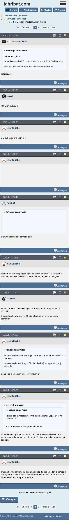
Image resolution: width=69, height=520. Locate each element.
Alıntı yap (62, 83)
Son (53, 27)
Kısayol (55, 35)
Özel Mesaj (65, 35)
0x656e (16, 128)
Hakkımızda (49, 516)
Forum (13, 9)
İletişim (59, 516)
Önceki (25, 27)
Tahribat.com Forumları (15, 15)
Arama (61, 9)
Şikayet (60, 35)
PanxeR (11, 298)
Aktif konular (30, 9)
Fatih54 (11, 203)
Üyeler (47, 9)
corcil (10, 96)
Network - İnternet (16, 18)
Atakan (23, 41)
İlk (18, 27)
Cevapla (11, 499)
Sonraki (45, 27)
